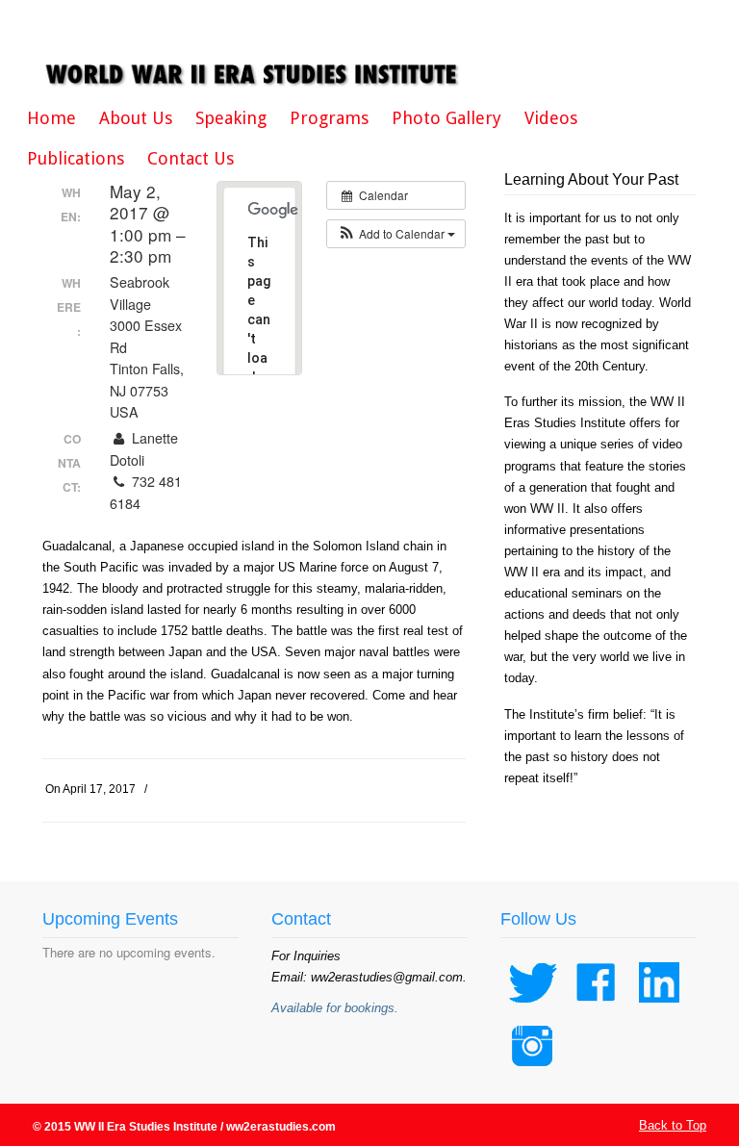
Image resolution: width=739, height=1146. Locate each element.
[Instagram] (532, 1070)
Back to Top (672, 1125)
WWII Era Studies (254, 50)
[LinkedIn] (659, 1007)
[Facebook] (595, 1007)
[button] (396, 233)
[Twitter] (532, 1007)
